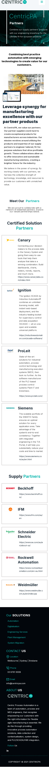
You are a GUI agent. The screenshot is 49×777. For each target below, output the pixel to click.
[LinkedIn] (7, 749)
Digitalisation (13, 626)
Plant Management (17, 637)
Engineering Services (18, 632)
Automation (13, 621)
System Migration (16, 643)
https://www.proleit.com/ (31, 396)
